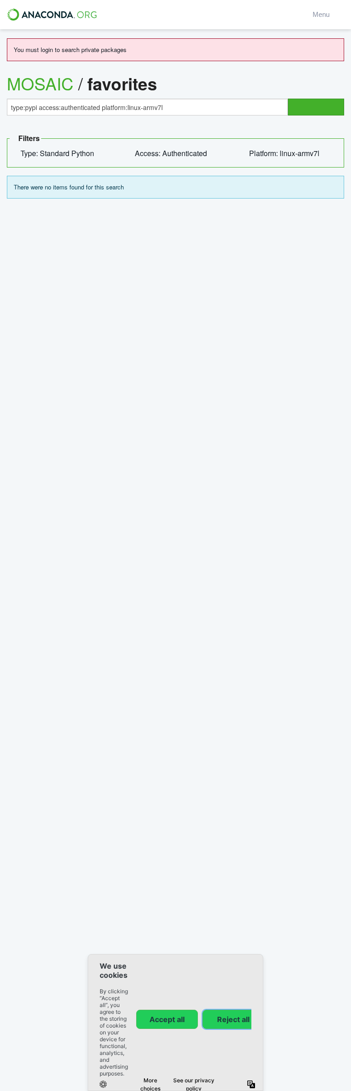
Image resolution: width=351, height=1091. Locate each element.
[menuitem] (61, 153)
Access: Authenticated (172, 153)
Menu (323, 14)
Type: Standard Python (58, 153)
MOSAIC (40, 83)
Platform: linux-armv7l (285, 153)
